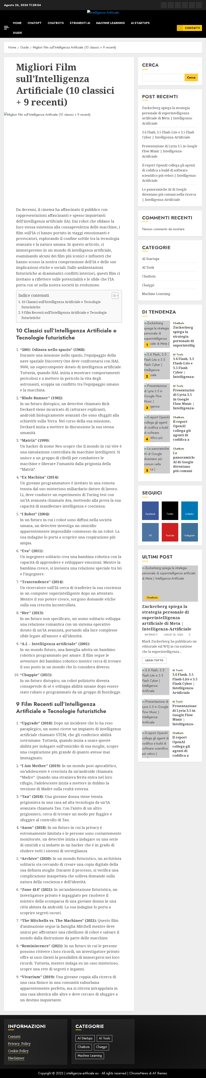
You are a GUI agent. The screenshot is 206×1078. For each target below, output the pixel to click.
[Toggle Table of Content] (113, 295)
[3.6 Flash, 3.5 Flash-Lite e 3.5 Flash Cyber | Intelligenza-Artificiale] (157, 365)
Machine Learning (110, 23)
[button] (172, 28)
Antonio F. (151, 634)
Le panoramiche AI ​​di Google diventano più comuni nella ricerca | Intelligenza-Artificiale (169, 194)
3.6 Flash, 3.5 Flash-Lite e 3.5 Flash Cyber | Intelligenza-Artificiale (184, 370)
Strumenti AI (80, 23)
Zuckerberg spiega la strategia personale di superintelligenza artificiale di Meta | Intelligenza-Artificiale (167, 116)
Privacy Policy (19, 1043)
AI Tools (148, 267)
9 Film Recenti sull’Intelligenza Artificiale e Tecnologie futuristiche (64, 315)
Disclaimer (16, 1058)
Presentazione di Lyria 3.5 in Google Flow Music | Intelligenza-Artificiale (169, 151)
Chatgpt (35, 23)
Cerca (150, 64)
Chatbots (56, 23)
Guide (17, 33)
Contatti (192, 28)
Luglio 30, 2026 (173, 634)
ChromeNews (138, 1073)
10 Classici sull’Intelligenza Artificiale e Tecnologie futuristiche (61, 304)
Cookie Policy (18, 1051)
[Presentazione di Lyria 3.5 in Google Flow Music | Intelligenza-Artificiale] (157, 397)
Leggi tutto (154, 660)
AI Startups (140, 23)
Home (17, 23)
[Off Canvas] (6, 27)
